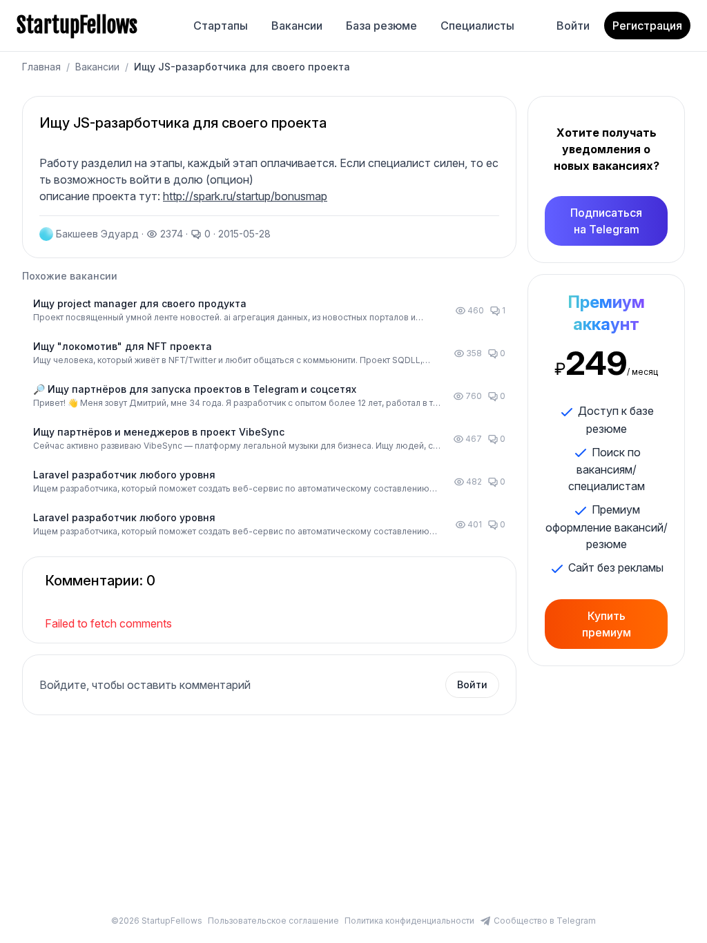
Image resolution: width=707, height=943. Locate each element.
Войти (573, 25)
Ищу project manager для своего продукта (139, 303)
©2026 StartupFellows (156, 920)
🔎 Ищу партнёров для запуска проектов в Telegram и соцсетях (194, 389)
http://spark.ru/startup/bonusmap (245, 196)
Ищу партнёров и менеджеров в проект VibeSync (158, 432)
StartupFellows (77, 25)
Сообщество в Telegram (545, 920)
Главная (41, 66)
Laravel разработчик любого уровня (124, 474)
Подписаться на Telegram (606, 221)
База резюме (381, 25)
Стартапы (220, 25)
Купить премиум (606, 624)
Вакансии (296, 25)
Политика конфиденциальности (409, 920)
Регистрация (647, 25)
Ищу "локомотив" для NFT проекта (122, 346)
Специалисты (477, 25)
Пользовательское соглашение (273, 920)
